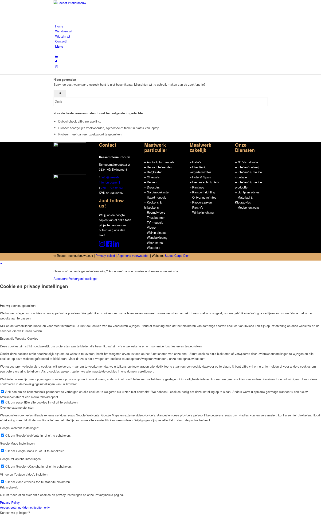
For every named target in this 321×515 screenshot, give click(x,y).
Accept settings (10, 507)
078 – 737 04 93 (112, 187)
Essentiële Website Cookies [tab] (19, 338)
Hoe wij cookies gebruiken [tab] (17, 305)
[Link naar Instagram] (56, 66)
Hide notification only (35, 507)
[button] (15, 512)
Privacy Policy (10, 502)
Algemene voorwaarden (133, 255)
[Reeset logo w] (89, 2)
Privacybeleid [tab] (9, 487)
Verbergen (76, 278)
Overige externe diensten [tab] (17, 407)
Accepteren (61, 278)
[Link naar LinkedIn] (56, 56)
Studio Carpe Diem (177, 255)
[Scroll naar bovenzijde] (1, 263)
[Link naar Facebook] (56, 61)
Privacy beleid (105, 255)
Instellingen (90, 278)
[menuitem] (161, 26)
